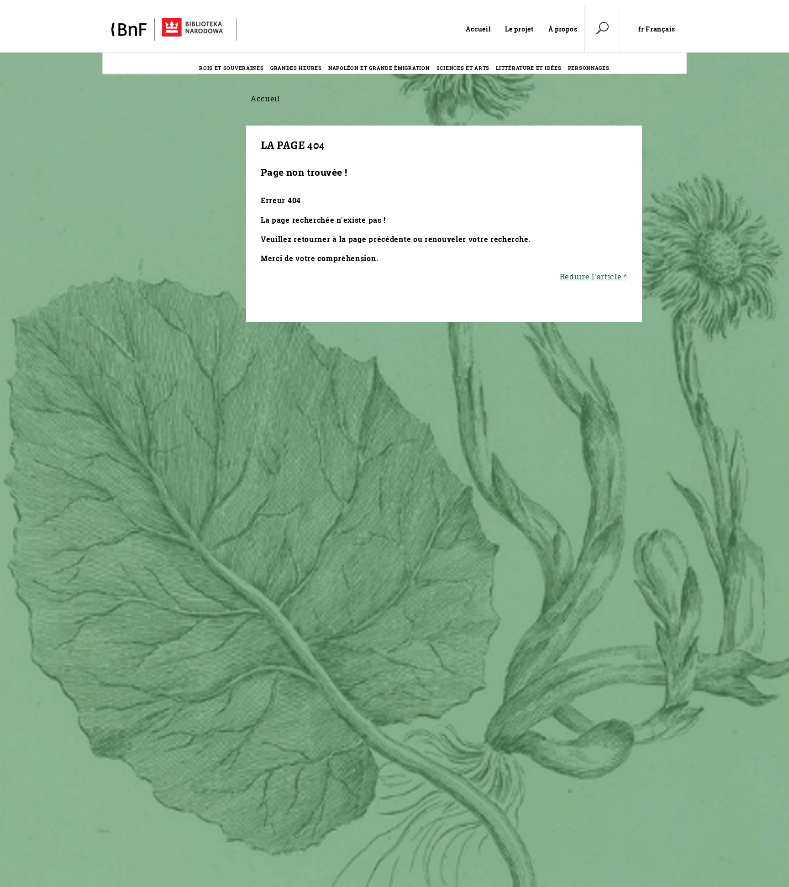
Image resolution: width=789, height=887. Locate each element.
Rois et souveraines (231, 67)
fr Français (656, 29)
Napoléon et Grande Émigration (379, 67)
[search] (602, 29)
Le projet (519, 29)
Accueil (478, 29)
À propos (563, 29)
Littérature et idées (528, 67)
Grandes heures (296, 67)
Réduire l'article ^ (593, 277)
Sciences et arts (463, 67)
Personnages (589, 67)
